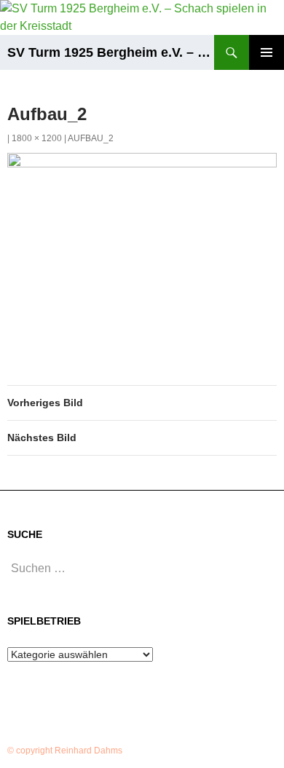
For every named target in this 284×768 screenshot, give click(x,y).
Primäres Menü (266, 52)
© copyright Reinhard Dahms (64, 750)
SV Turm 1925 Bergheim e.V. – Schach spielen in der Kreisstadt (110, 52)
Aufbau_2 (91, 138)
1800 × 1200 (37, 138)
